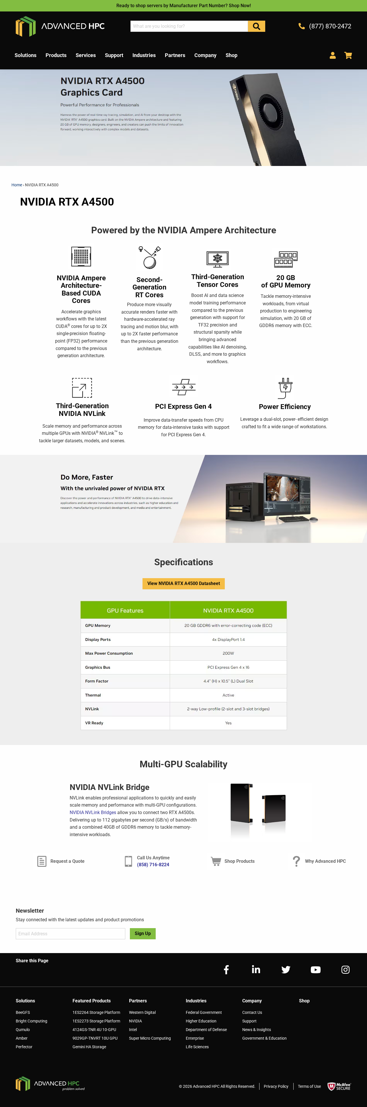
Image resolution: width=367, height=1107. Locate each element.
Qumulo (23, 1029)
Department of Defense (206, 1029)
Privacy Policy (276, 1086)
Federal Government (204, 1012)
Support (249, 1021)
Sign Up (143, 933)
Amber (22, 1038)
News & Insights (256, 1029)
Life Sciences (197, 1047)
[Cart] (346, 55)
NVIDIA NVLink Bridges (93, 812)
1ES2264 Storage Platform (96, 1012)
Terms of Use (309, 1086)
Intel (133, 1029)
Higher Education (201, 1021)
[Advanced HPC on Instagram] (341, 970)
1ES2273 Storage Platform (96, 1021)
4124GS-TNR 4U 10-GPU (94, 1029)
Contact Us (252, 1012)
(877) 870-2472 (329, 26)
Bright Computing (31, 1021)
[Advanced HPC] (60, 26)
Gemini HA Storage (89, 1047)
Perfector (24, 1047)
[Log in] (332, 55)
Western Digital (142, 1012)
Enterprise (195, 1038)
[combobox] (189, 26)
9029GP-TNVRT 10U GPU (95, 1038)
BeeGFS (23, 1012)
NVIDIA (135, 1021)
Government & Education (264, 1038)
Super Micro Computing (150, 1038)
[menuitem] (25, 55)
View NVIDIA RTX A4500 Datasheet (183, 583)
